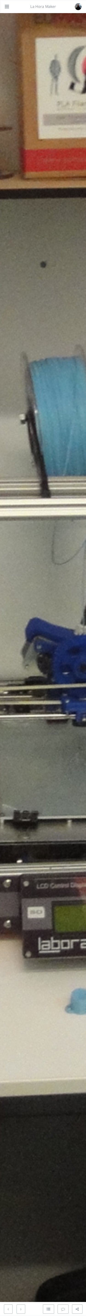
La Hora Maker (43, 6)
